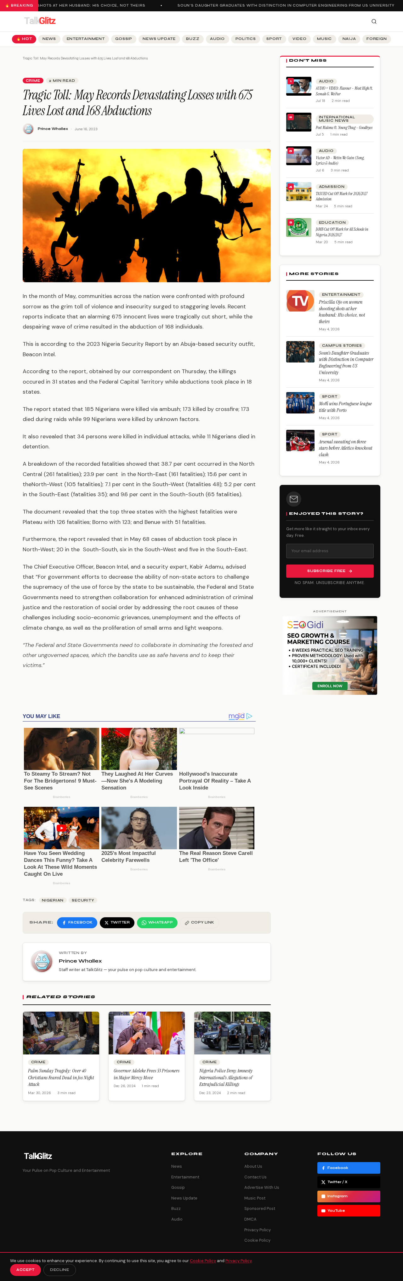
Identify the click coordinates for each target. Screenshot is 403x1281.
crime (33, 81)
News (49, 39)
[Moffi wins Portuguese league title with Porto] (300, 402)
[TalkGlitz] (40, 21)
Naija (349, 39)
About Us (253, 1166)
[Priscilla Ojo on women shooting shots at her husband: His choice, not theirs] (300, 301)
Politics (246, 39)
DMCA (250, 1219)
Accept (25, 1270)
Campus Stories (342, 346)
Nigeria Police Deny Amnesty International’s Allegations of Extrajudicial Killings (226, 1077)
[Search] (374, 21)
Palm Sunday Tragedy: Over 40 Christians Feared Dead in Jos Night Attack (61, 1077)
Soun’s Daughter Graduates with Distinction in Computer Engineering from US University (278, 5)
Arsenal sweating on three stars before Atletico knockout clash (345, 448)
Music (324, 39)
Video (299, 39)
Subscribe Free (326, 571)
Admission (332, 187)
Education (332, 223)
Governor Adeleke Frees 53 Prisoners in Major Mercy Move (146, 1074)
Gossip (123, 39)
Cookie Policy (257, 1240)
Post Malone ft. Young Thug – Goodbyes (344, 127)
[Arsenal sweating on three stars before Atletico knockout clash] (300, 440)
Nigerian (53, 900)
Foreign (376, 39)
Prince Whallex (53, 129)
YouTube (336, 1211)
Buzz (192, 39)
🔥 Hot (24, 39)
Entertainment (86, 39)
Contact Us (255, 1177)
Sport (274, 39)
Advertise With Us (261, 1187)
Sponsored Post (259, 1208)
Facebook (337, 1168)
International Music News (337, 119)
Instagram (337, 1196)
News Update (159, 39)
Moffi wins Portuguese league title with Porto (345, 406)
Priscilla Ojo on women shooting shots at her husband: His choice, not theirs (342, 312)
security (83, 900)
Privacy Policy (257, 1230)
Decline (59, 1270)
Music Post (254, 1198)
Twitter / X (337, 1182)
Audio (217, 39)
